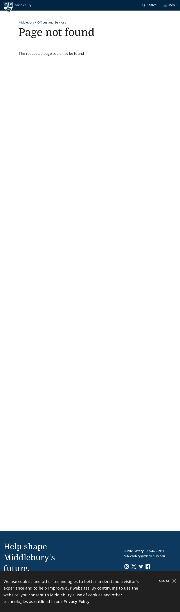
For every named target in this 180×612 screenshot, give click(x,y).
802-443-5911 (154, 551)
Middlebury (26, 22)
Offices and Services (51, 22)
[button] (149, 5)
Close (165, 581)
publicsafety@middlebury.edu (144, 556)
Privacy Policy (76, 601)
